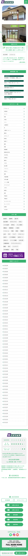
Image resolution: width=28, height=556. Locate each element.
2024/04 (6, 350)
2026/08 (6, 265)
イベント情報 (6, 182)
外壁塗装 (5, 111)
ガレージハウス (7, 204)
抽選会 (5, 190)
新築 (5, 174)
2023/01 (6, 392)
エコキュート (6, 135)
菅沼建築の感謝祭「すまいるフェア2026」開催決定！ (12, 93)
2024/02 (6, 356)
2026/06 (6, 271)
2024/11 (6, 329)
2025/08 (6, 302)
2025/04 (6, 314)
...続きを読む (22, 62)
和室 (5, 146)
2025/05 (6, 310)
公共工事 (5, 209)
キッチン (5, 114)
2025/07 (6, 304)
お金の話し (6, 154)
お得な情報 (6, 179)
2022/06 (6, 410)
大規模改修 (6, 125)
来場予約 (15, 519)
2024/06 (6, 344)
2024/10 (6, 332)
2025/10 (6, 295)
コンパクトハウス (7, 201)
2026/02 (6, 283)
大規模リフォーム (7, 130)
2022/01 (6, 422)
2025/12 (6, 289)
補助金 (5, 133)
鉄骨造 (5, 138)
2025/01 (6, 323)
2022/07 (6, 407)
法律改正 (5, 157)
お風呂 (5, 119)
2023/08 (6, 374)
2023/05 (6, 383)
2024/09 (6, 335)
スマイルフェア (7, 185)
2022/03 (6, 419)
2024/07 (6, 341)
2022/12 (6, 395)
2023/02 (6, 389)
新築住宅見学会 (7, 152)
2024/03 (6, 353)
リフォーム (12, 54)
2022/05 (6, 413)
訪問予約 (15, 524)
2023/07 (6, 377)
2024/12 (6, 326)
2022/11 (6, 398)
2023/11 (6, 365)
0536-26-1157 (8, 553)
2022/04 (6, 416)
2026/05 (6, 274)
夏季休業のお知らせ (9, 87)
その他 (22, 26)
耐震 (5, 116)
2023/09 (6, 371)
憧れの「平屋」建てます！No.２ (11, 82)
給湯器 (5, 206)
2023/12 (6, 362)
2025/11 (6, 292)
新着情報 (14, 26)
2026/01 (6, 286)
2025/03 (6, 317)
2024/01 (6, 359)
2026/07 (6, 268)
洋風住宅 (5, 198)
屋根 (5, 144)
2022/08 (6, 404)
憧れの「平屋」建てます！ (10, 98)
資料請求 (15, 515)
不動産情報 (6, 176)
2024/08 (6, 338)
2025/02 (6, 320)
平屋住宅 (5, 195)
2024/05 (6, 347)
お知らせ (5, 171)
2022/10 (6, 401)
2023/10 (6, 368)
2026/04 (6, 277)
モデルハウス (20, 500)
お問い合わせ (15, 505)
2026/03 (6, 280)
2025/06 (6, 308)
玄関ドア (5, 141)
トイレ (5, 122)
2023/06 (6, 380)
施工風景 (5, 54)
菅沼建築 (7, 500)
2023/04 (6, 386)
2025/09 (6, 298)
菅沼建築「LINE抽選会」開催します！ (13, 78)
